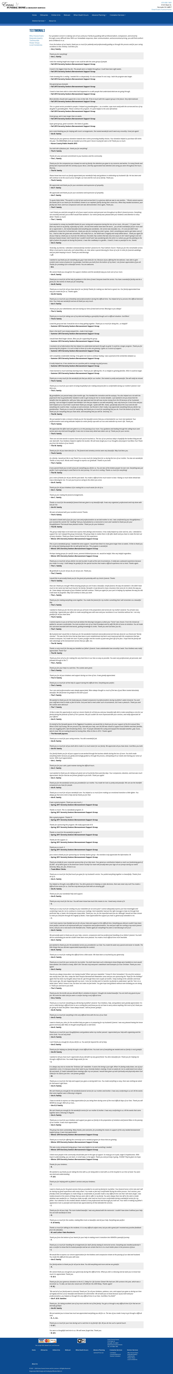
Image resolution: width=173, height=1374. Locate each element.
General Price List (98, 1353)
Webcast (67, 15)
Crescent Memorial (115, 1354)
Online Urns (55, 15)
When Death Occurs (81, 15)
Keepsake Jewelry (36, 38)
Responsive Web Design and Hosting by (40, 1371)
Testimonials (34, 40)
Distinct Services (38, 21)
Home (34, 15)
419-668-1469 (166, 3)
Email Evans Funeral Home (161, 9)
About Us (52, 21)
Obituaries (44, 15)
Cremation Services (117, 15)
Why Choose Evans (36, 36)
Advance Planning (98, 15)
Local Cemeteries (35, 45)
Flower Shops (34, 43)
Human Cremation (115, 1356)
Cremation (113, 1353)
